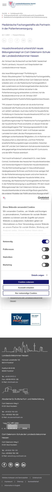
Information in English (12, 485)
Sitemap (20, 481)
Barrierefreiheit (33, 481)
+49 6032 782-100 (11, 450)
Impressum (8, 481)
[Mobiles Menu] (4, 4)
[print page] (30, 41)
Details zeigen (38, 275)
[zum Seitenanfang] (47, 487)
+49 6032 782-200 (11, 412)
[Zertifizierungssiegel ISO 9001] (26, 319)
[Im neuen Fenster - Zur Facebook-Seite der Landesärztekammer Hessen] (4, 465)
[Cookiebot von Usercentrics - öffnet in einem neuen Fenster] (38, 198)
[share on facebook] (17, 41)
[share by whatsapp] (11, 41)
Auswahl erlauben (26, 287)
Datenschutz (37, 478)
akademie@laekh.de (15, 417)
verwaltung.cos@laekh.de (16, 456)
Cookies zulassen (26, 282)
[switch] (45, 249)
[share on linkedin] (4, 41)
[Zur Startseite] (22, 5)
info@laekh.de (12, 382)
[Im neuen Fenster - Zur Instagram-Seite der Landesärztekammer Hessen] (11, 465)
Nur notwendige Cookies (26, 293)
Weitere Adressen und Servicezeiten (15, 478)
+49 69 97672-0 (10, 376)
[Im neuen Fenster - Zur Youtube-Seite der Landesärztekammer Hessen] (17, 465)
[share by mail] (23, 41)
